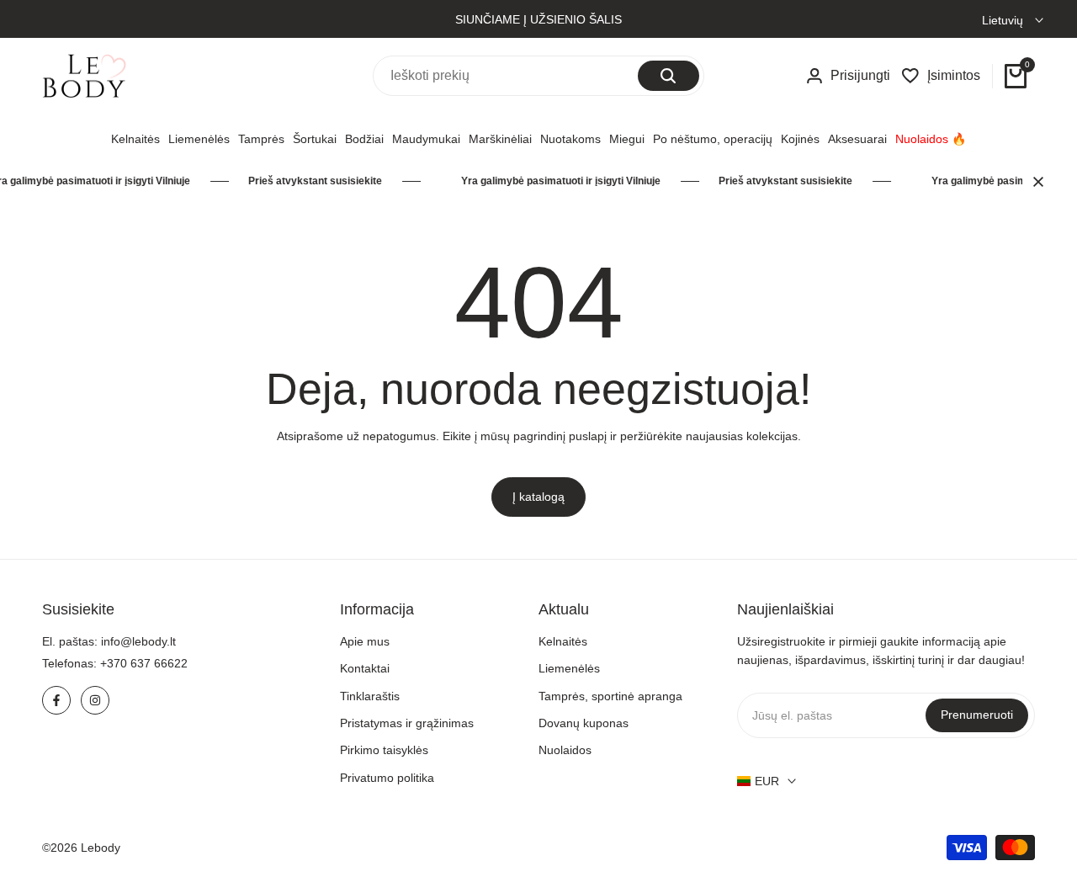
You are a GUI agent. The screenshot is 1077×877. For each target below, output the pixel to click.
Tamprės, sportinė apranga (610, 696)
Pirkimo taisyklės (384, 750)
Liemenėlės (569, 668)
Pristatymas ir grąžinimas (407, 723)
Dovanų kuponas (583, 723)
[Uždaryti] (1035, 181)
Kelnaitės (562, 641)
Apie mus (365, 641)
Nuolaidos (565, 750)
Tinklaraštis (370, 696)
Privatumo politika (387, 777)
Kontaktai (365, 668)
